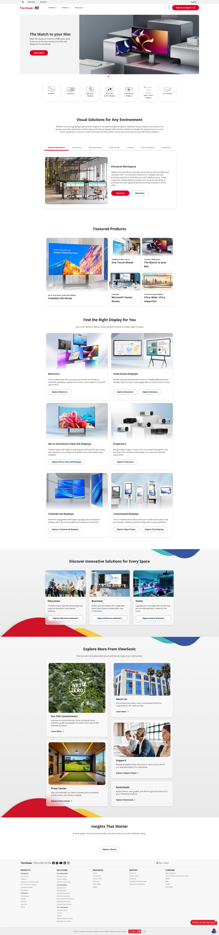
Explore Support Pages (126, 773)
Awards (167, 879)
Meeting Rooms (61, 891)
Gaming (59, 916)
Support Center (134, 876)
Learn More (56, 731)
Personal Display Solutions (65, 918)
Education (31, 2)
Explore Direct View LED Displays (66, 462)
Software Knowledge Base (137, 884)
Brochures (96, 881)
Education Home (62, 876)
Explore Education (125, 392)
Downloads (132, 879)
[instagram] (69, 863)
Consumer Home (62, 910)
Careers (167, 884)
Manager (23, 899)
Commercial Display (27, 887)
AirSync (23, 907)
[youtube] (61, 863)
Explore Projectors (125, 462)
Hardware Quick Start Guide (137, 881)
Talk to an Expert (184, 7)
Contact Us (132, 873)
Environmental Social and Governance (177, 876)
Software (65, 8)
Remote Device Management (65, 899)
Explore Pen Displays (154, 529)
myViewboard (25, 896)
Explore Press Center (60, 801)
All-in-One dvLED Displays (28, 885)
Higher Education (62, 879)
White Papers (97, 884)
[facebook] (54, 863)
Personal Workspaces (63, 893)
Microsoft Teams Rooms (64, 904)
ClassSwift (24, 902)
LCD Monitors (25, 876)
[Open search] (169, 7)
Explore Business (150, 392)
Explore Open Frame (126, 529)
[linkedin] (65, 863)
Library (95, 873)
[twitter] (57, 863)
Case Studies (97, 876)
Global (166, 863)
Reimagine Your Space (63, 921)
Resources (79, 8)
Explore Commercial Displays (65, 529)
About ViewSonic (170, 873)
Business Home (61, 888)
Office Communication (63, 896)
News (167, 881)
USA (133, 931)
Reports (95, 887)
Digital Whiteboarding (63, 902)
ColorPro (59, 913)
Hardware (51, 8)
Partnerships (169, 887)
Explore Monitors (60, 392)
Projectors (24, 879)
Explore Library (109, 849)
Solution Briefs (97, 879)
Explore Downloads (124, 800)
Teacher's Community (63, 882)
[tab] (103, 76)
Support (194, 2)
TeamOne (24, 904)
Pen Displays (24, 890)
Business (43, 2)
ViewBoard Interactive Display (29, 882)
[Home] (22, 2)
